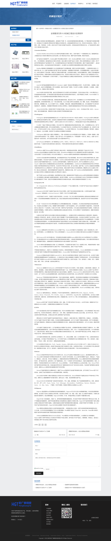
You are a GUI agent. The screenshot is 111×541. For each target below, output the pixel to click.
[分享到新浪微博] (46, 425)
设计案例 (48, 513)
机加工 (13, 126)
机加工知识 (15, 32)
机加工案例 (49, 510)
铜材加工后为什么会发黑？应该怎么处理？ (24, 91)
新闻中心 (80, 3)
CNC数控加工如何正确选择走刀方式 (24, 83)
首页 (53, 3)
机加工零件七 (25, 58)
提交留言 (38, 473)
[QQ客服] (109, 168)
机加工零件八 (25, 72)
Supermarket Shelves (55, 535)
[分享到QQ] (40, 425)
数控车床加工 (15, 129)
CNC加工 (19, 126)
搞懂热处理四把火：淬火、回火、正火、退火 (24, 98)
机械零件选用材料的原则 (71, 484)
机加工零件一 (15, 72)
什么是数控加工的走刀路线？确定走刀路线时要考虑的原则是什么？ (24, 105)
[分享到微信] (43, 425)
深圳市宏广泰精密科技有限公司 (54, 538)
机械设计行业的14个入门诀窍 (44, 487)
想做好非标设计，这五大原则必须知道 (46, 484)
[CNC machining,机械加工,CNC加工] (19, 3)
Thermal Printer (35, 535)
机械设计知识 (59, 36)
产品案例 (58, 3)
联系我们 (95, 3)
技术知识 (73, 3)
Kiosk (63, 535)
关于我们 (88, 3)
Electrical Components (82, 535)
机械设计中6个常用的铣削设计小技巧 (75, 487)
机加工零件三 (15, 58)
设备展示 (66, 3)
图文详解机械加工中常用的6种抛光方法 (24, 112)
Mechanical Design (44, 535)
